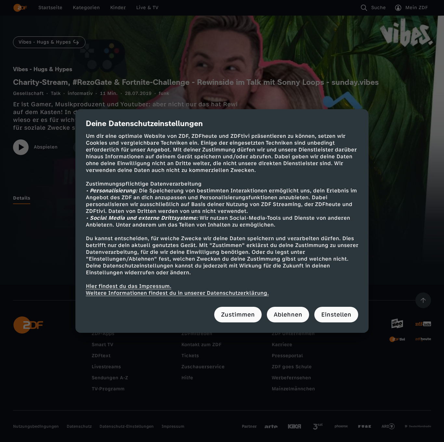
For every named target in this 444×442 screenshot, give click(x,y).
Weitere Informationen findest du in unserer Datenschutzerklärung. (177, 293)
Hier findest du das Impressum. (128, 286)
